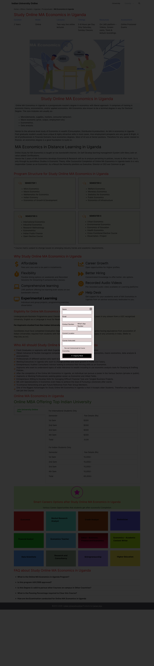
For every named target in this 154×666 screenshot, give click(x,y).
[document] (77, 333)
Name (64, 309)
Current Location (68, 333)
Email (64, 316)
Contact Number (68, 324)
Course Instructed (68, 340)
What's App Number (82, 325)
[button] (91, 309)
